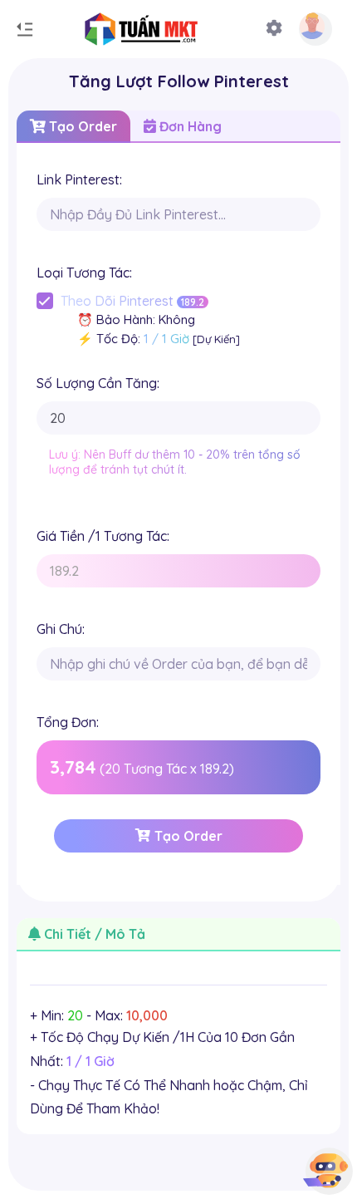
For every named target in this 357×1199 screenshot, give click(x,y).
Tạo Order (81, 126)
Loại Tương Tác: (84, 272)
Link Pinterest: (79, 179)
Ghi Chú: (61, 629)
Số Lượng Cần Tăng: (98, 383)
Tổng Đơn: (68, 722)
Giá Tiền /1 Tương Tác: (103, 536)
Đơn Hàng (189, 126)
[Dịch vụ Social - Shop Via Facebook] (116, 29)
